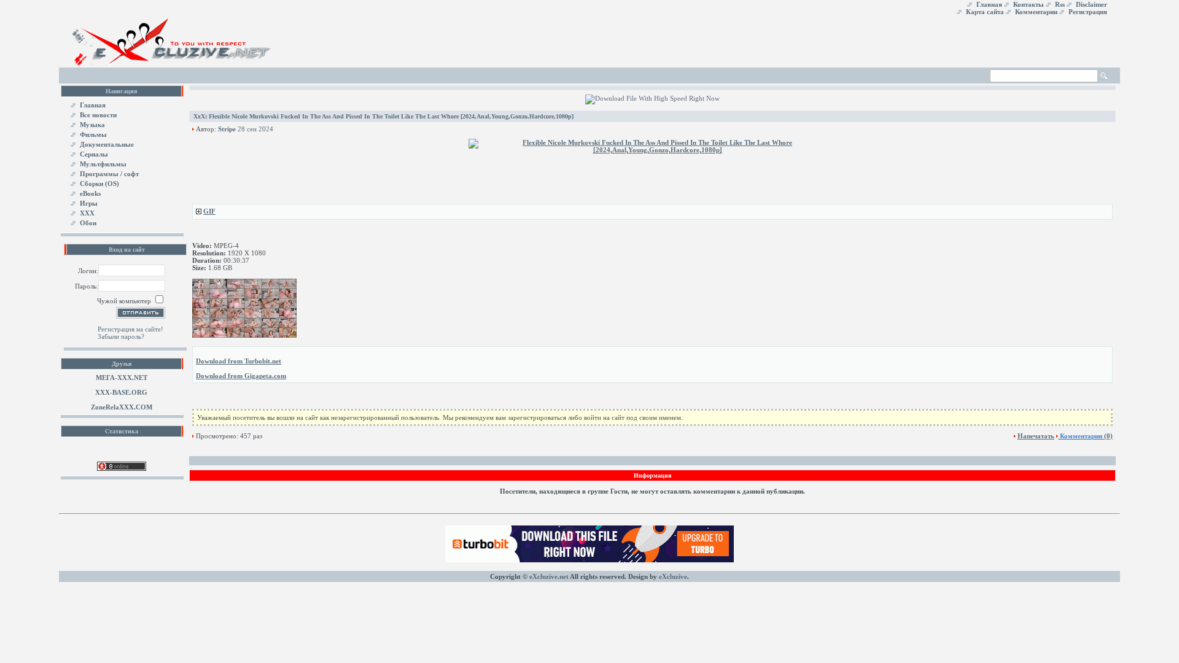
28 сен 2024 (255, 129)
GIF (209, 211)
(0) (1086, 436)
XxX (199, 116)
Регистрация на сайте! (130, 329)
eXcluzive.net (549, 576)
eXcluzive (673, 576)
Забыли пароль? (121, 336)
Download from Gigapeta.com (241, 375)
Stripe (227, 129)
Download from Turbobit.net (238, 361)
